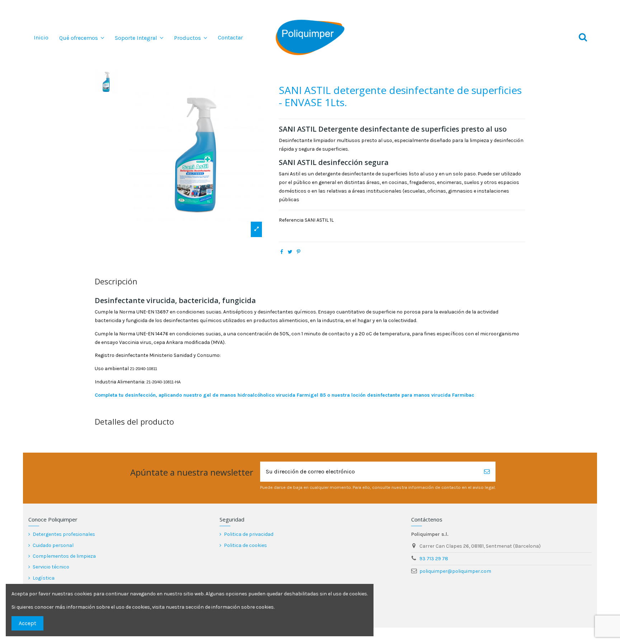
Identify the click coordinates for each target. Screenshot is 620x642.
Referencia (291, 220)
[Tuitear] (290, 252)
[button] (81, 37)
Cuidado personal (53, 545)
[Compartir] (281, 252)
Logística (44, 578)
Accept (27, 623)
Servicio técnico (51, 567)
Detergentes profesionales (64, 534)
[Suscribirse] (486, 472)
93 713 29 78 (433, 559)
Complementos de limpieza (64, 556)
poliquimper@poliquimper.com (455, 571)
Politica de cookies (245, 545)
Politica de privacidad (248, 534)
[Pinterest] (298, 252)
